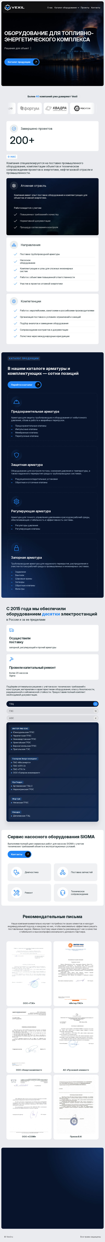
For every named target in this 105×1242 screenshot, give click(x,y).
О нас (50, 7)
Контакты (95, 7)
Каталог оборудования (66, 7)
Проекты (85, 7)
